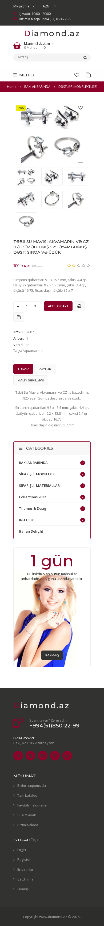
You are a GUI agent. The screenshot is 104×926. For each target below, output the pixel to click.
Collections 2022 (32, 497)
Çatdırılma (25, 879)
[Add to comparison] (18, 317)
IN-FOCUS (27, 519)
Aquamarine (33, 350)
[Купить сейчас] (79, 306)
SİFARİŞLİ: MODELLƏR (37, 474)
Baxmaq (52, 655)
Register (24, 859)
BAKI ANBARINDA (33, 462)
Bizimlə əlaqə (27, 824)
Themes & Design (34, 508)
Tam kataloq (27, 795)
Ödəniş (23, 889)
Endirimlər (25, 869)
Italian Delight (31, 531)
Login (21, 849)
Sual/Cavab (26, 815)
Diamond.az (52, 33)
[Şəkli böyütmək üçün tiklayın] (52, 131)
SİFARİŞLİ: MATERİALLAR (39, 485)
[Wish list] (76, 75)
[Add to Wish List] (80, 107)
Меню (26, 74)
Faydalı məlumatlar (32, 805)
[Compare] (88, 75)
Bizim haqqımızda (31, 785)
